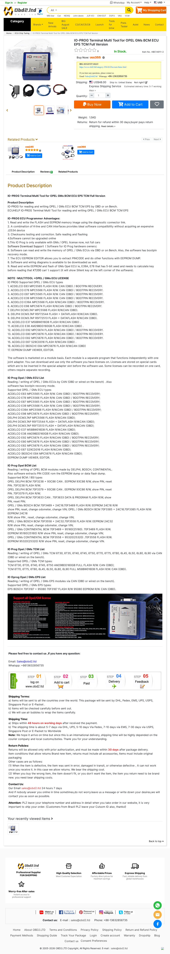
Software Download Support (26, 246)
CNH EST (101, 15)
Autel (135, 24)
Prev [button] (147, 139)
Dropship (144, 935)
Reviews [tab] (46, 171)
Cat (59, 15)
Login (93, 935)
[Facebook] (157, 924)
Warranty (129, 935)
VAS (120, 15)
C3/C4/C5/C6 (82, 24)
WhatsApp (119, 2)
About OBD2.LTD (34, 929)
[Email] (157, 914)
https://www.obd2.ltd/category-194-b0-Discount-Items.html (103, 67)
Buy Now (93, 104)
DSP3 (112, 15)
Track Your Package (73, 935)
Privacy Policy (89, 929)
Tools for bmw (112, 24)
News (147, 24)
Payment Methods (21, 935)
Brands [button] (37, 24)
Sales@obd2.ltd (91, 76)
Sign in (9, 2)
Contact (159, 24)
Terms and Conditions (63, 929)
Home (8, 33)
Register (22, 2)
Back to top (155, 841)
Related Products (68, 171)
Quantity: (81, 96)
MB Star (50, 15)
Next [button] (158, 139)
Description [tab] (23, 171)
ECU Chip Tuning (22, 33)
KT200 (37, 270)
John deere (78, 15)
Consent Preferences (94, 940)
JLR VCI (90, 15)
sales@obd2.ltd (80, 920)
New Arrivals (52, 24)
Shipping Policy (112, 929)
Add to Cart (132, 104)
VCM (127, 15)
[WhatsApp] (157, 905)
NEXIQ (67, 15)
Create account (110, 935)
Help (146, 2)
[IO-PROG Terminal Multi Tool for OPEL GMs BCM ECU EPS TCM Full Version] (13, 828)
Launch (100, 24)
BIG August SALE (65, 24)
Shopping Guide (47, 935)
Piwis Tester (124, 24)
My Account (133, 2)
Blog (157, 935)
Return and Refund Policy (141, 929)
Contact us (71, 941)
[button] (7, 110)
